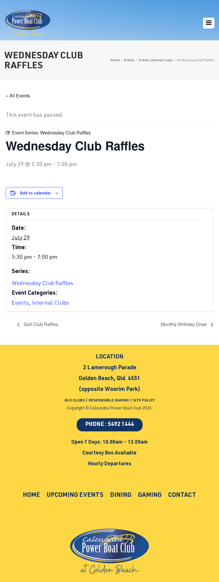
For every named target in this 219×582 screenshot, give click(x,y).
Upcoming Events (75, 495)
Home (31, 495)
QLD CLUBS (75, 401)
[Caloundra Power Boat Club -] (27, 23)
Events (20, 303)
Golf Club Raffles (40, 324)
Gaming (150, 495)
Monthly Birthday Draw (184, 324)
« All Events (18, 95)
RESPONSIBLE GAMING (109, 401)
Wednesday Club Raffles (42, 284)
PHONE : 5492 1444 (109, 425)
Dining (120, 495)
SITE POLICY (144, 401)
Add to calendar (35, 193)
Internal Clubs (50, 303)
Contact (182, 495)
